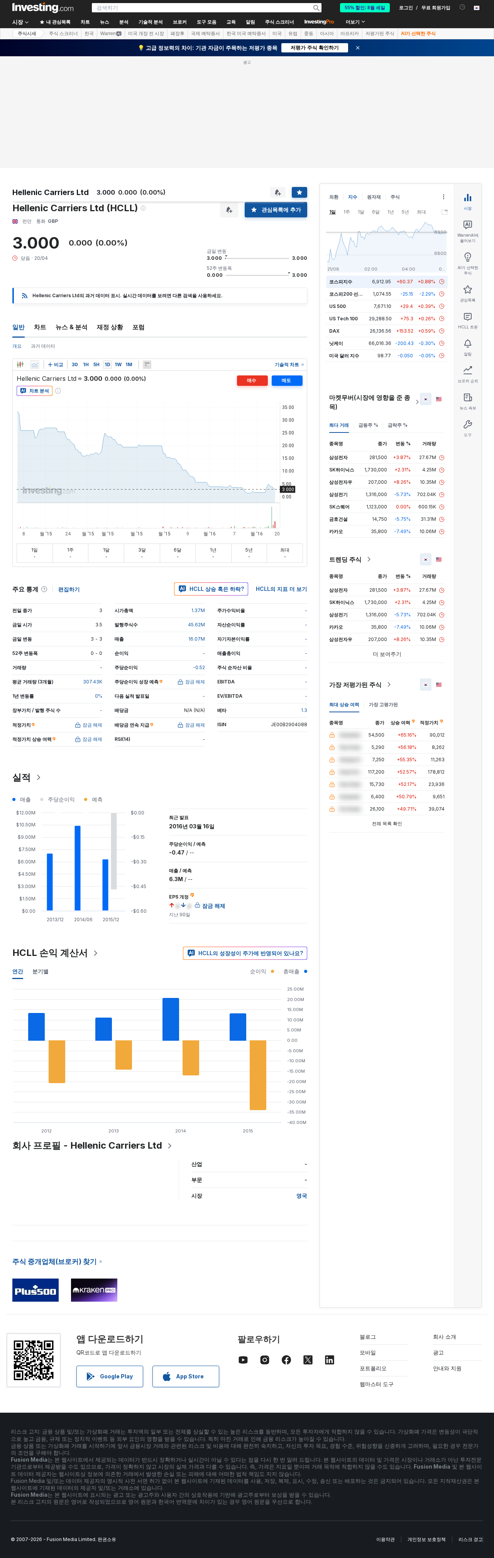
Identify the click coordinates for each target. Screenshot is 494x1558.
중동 (308, 33)
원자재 (374, 197)
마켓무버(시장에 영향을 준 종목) (369, 402)
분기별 (40, 971)
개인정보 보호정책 (427, 1539)
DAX (334, 331)
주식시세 (27, 33)
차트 (40, 327)
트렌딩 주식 (345, 559)
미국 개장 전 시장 (146, 33)
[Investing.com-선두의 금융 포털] (42, 7)
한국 (89, 33)
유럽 (293, 33)
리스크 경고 (470, 1539)
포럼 (138, 327)
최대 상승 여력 (344, 704)
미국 (277, 33)
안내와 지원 (447, 1368)
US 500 (337, 306)
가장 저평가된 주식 (355, 684)
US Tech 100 (343, 318)
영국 (301, 1195)
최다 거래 (339, 425)
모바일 (368, 1352)
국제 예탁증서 (205, 33)
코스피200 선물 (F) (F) (353, 294)
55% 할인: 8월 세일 (365, 7)
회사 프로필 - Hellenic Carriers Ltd (87, 1145)
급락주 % (398, 425)
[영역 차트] (34, 364)
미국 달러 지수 (344, 355)
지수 (352, 197)
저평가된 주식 (379, 33)
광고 (438, 1352)
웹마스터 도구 (377, 1384)
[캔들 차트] (20, 364)
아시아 (327, 33)
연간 (17, 971)
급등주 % (368, 425)
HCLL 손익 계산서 (50, 952)
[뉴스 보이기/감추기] (147, 364)
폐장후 (177, 33)
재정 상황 (110, 327)
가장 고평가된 (383, 704)
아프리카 (349, 33)
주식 (395, 197)
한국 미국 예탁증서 (246, 33)
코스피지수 (340, 281)
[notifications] (462, 7)
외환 (333, 197)
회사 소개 (444, 1336)
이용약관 (385, 1539)
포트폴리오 (373, 1368)
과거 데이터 (43, 346)
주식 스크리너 (279, 22)
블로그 (368, 1336)
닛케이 (336, 343)
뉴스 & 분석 (72, 327)
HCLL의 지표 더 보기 (281, 589)
